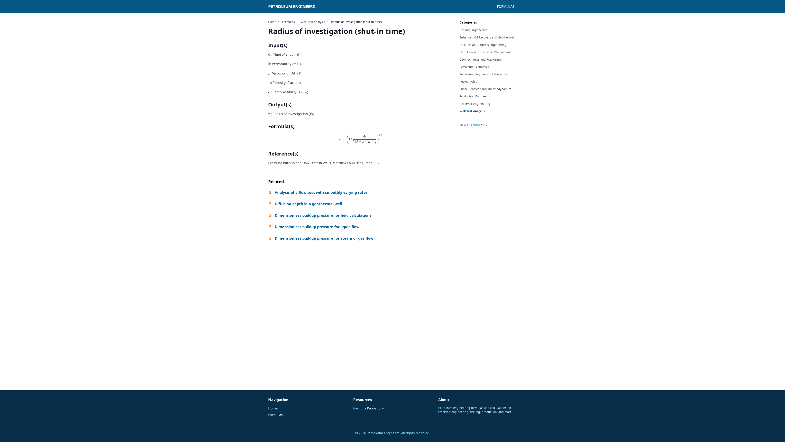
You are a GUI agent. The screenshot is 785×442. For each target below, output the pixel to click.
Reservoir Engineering (475, 104)
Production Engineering (476, 96)
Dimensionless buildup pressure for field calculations (323, 215)
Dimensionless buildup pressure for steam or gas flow (324, 238)
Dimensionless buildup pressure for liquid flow (317, 226)
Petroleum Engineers (291, 6)
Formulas (505, 6)
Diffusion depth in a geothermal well (308, 203)
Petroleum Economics (474, 67)
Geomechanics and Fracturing (480, 59)
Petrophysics (468, 81)
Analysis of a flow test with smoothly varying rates (321, 192)
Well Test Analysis (313, 22)
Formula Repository (368, 408)
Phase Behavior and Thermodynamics (485, 89)
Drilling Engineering (474, 30)
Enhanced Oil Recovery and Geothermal (487, 37)
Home (272, 22)
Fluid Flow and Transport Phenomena (485, 52)
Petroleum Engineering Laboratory (483, 74)
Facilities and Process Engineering (483, 45)
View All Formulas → (473, 125)
